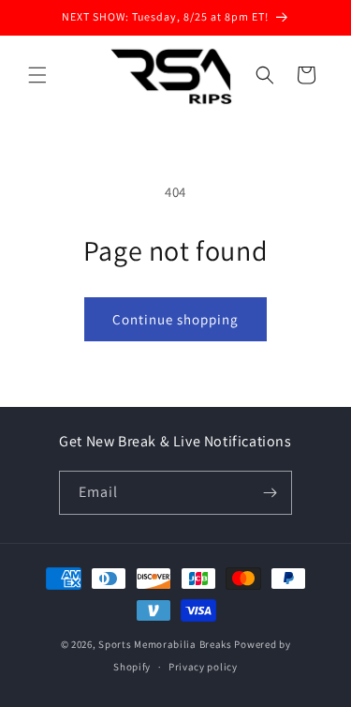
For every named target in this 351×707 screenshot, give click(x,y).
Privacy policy (203, 666)
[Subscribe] (270, 493)
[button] (37, 75)
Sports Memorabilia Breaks (165, 644)
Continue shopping (175, 319)
